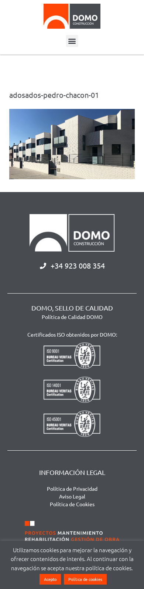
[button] (72, 41)
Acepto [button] (50, 579)
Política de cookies (85, 579)
